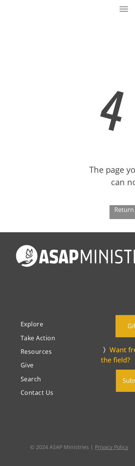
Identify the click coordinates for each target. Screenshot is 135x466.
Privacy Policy (111, 447)
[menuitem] (58, 324)
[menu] (123, 9)
